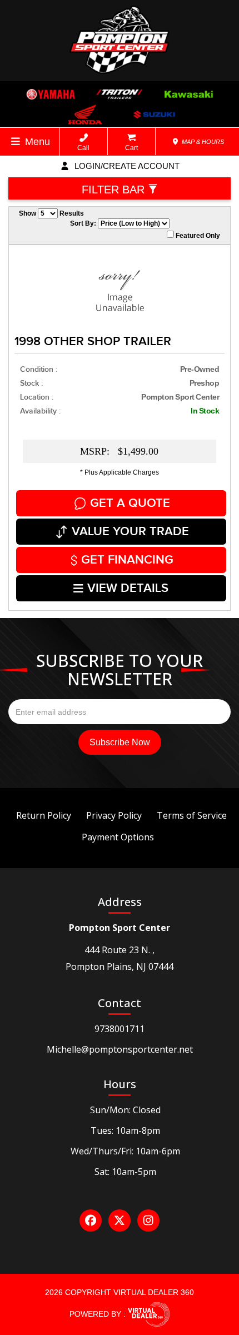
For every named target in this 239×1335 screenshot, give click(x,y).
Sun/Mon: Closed (125, 1110)
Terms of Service (192, 815)
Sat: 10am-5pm (125, 1171)
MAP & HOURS (202, 141)
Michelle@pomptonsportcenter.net (120, 1049)
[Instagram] (148, 1220)
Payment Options (118, 837)
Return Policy (43, 815)
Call (83, 148)
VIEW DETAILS (127, 588)
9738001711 (119, 1029)
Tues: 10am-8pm (125, 1130)
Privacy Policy (114, 815)
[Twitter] (119, 1220)
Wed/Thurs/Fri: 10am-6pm (125, 1151)
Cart (131, 148)
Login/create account (126, 166)
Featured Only (197, 236)
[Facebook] (90, 1220)
